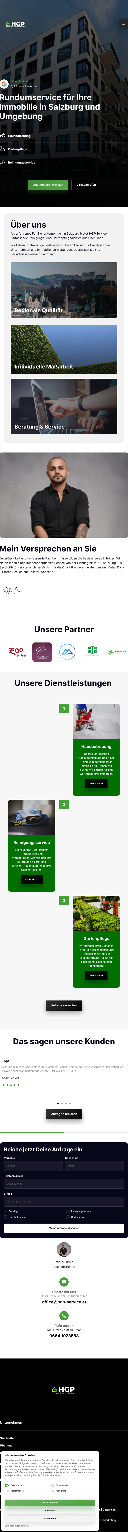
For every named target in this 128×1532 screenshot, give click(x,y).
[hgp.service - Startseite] (16, 23)
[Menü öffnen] (123, 23)
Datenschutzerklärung (16, 1526)
